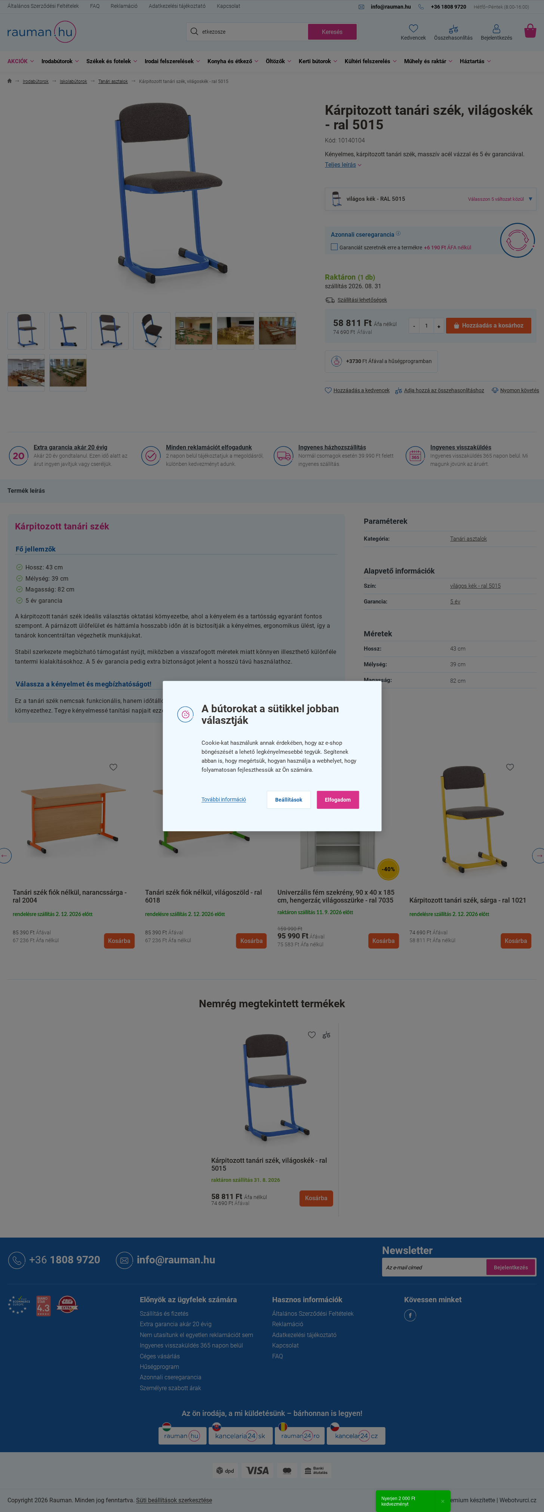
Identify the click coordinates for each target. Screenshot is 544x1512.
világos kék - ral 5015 (475, 586)
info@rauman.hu (176, 1260)
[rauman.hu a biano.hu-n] (43, 1309)
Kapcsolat (228, 6)
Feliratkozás (510, 1267)
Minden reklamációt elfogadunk (209, 447)
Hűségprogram (159, 1366)
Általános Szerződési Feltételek (43, 6)
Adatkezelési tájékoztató (177, 6)
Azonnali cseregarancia (171, 1377)
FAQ (94, 6)
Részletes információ (431, 165)
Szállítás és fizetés (164, 1313)
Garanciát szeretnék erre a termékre (405, 247)
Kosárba (316, 1198)
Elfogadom (338, 800)
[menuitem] (19, 61)
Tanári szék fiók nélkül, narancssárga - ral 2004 (70, 896)
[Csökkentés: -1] (414, 325)
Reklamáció (124, 6)
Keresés (332, 32)
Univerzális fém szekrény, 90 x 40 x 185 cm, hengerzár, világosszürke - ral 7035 (335, 896)
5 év (455, 601)
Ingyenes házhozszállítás (332, 447)
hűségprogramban (410, 361)
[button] (74, 929)
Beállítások (288, 800)
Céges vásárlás (160, 1356)
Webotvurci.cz (518, 1500)
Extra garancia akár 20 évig (70, 447)
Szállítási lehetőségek (362, 300)
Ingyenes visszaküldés (460, 447)
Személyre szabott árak (170, 1388)
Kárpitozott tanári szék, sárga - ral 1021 (467, 900)
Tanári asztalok (468, 538)
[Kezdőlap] (9, 81)
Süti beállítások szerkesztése (174, 1500)
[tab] (26, 491)
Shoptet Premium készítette (458, 1500)
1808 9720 (64, 1260)
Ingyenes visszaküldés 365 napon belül (191, 1345)
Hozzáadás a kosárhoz (492, 325)
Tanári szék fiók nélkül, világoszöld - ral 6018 (203, 896)
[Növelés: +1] (439, 325)
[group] (73, 856)
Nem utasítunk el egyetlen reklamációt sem (196, 1335)
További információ (224, 799)
